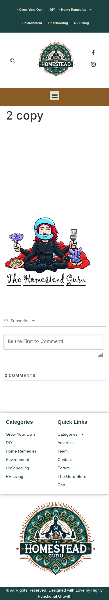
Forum (64, 468)
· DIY (51, 9)
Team (63, 451)
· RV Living (80, 23)
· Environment (31, 23)
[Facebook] (93, 52)
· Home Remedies (72, 9)
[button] (13, 61)
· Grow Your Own (30, 9)
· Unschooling (57, 23)
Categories (68, 434)
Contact (65, 459)
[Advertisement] (54, 168)
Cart (61, 485)
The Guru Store (72, 476)
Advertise (66, 442)
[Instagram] (93, 64)
